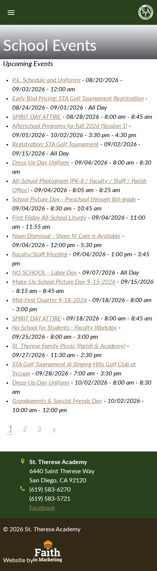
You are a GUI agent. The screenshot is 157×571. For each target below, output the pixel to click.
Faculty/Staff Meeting (39, 254)
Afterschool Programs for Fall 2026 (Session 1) (69, 126)
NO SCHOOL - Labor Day (44, 273)
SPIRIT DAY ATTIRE (36, 117)
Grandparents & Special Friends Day (57, 401)
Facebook (42, 508)
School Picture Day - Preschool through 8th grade (74, 199)
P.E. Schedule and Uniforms (46, 80)
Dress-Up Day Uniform (40, 163)
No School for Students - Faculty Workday (64, 328)
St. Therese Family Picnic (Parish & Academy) (68, 346)
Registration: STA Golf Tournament (55, 144)
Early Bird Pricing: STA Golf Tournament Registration (78, 98)
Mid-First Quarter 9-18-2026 (49, 300)
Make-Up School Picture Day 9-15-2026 (63, 282)
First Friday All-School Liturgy (49, 218)
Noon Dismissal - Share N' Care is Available (66, 236)
